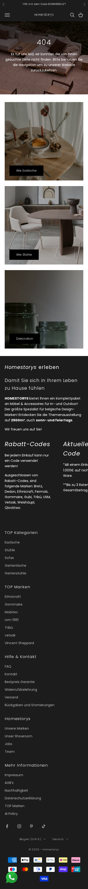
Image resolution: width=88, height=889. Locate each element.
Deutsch (58, 839)
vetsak (10, 635)
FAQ (8, 666)
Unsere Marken (17, 728)
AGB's (9, 782)
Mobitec (11, 612)
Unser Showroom (18, 736)
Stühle (10, 550)
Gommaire (14, 604)
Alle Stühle (24, 254)
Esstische (12, 542)
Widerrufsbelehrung (21, 689)
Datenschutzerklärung (23, 798)
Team (10, 751)
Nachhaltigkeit (16, 790)
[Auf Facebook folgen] (7, 826)
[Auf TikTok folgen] (43, 826)
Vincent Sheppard (19, 643)
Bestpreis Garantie (20, 682)
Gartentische (15, 565)
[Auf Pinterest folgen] (31, 826)
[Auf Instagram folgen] (19, 826)
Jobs (8, 744)
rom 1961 (12, 619)
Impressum (14, 775)
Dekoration (24, 338)
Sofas (9, 557)
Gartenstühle (15, 573)
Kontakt (11, 674)
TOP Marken (14, 806)
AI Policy (11, 813)
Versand (11, 697)
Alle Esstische (26, 170)
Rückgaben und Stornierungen (29, 705)
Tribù (9, 627)
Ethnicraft (13, 596)
